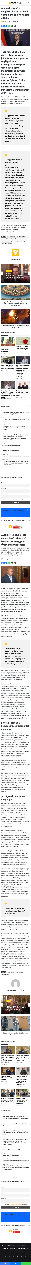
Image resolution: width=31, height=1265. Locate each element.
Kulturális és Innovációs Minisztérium (10, 238)
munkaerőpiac (23, 238)
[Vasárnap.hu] (15, 2)
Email (2, 482)
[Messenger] (5, 26)
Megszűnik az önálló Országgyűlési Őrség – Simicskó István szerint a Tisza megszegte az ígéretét (15, 277)
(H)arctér (9, 270)
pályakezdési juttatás (15, 241)
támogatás (24, 241)
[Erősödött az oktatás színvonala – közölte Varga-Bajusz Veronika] (8, 360)
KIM (27, 236)
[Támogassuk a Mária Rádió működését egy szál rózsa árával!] (23, 341)
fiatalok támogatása (21, 236)
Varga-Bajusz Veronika (7, 243)
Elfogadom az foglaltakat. (15, 499)
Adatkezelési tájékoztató (22, 1248)
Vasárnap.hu (6, 21)
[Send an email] (9, 21)
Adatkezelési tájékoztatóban (16, 499)
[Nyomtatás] (15, 26)
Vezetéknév (3, 488)
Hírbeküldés (12, 1248)
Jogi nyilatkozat (12, 1251)
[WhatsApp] (9, 26)
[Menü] (2, 3)
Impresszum (6, 1248)
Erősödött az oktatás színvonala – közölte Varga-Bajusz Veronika (7, 367)
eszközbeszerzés (11, 236)
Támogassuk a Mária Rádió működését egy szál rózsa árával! (22, 348)
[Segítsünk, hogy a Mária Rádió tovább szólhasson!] (8, 341)
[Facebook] (2, 26)
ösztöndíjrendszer (6, 241)
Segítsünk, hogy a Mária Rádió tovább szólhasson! (7, 349)
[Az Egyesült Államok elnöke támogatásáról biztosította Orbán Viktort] (23, 385)
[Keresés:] (29, 3)
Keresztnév (3, 494)
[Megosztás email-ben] (12, 26)
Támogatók (20, 1251)
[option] (15, 273)
